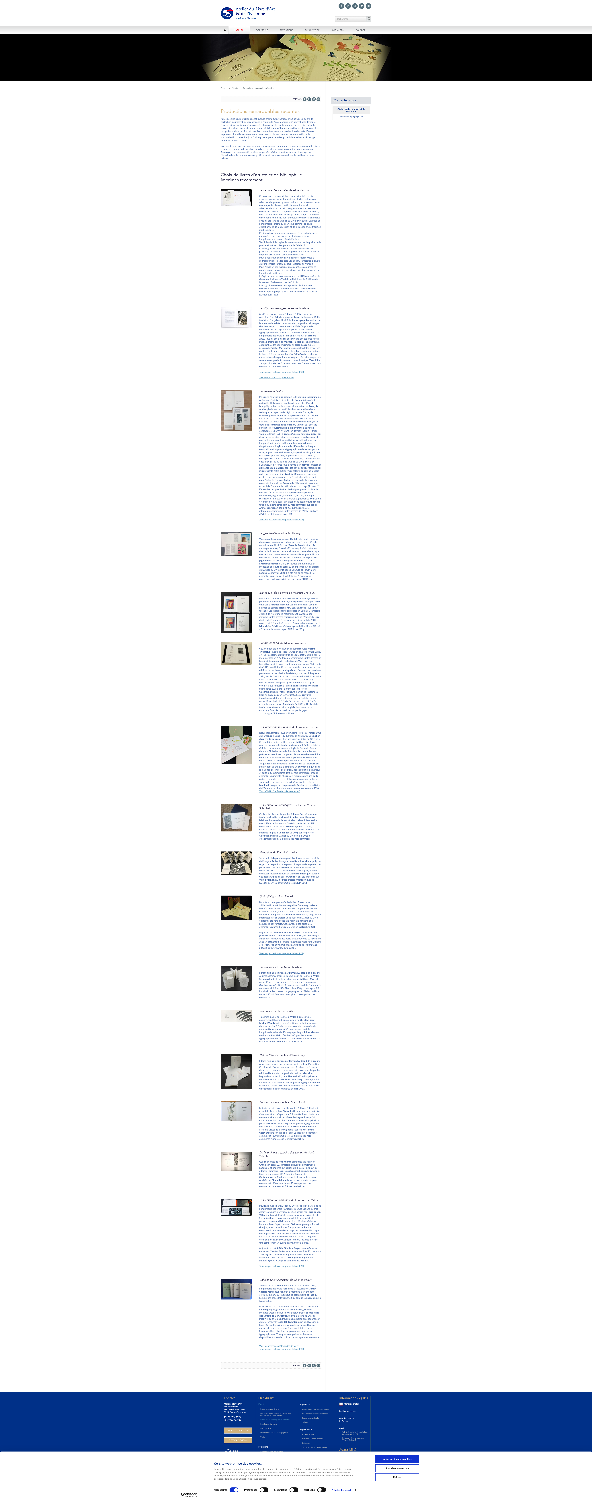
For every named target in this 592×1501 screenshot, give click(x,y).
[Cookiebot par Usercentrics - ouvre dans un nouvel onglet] (188, 1495)
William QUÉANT (349, 1440)
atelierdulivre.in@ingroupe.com (351, 117)
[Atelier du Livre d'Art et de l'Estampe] (251, 13)
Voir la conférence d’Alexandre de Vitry (278, 1346)
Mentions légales (351, 1404)
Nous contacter (238, 1430)
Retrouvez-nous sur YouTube (355, 6)
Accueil (224, 88)
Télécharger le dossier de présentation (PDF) (281, 372)
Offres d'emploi (238, 1440)
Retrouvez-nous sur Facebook (341, 6)
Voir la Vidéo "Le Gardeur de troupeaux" (279, 791)
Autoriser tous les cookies (397, 1459)
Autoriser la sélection (397, 1468)
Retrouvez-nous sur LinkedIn (348, 6)
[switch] (264, 1489)
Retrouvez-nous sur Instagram (368, 6)
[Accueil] (224, 30)
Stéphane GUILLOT (350, 1434)
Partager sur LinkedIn (309, 99)
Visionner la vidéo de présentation (276, 378)
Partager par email (318, 99)
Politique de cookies (347, 1411)
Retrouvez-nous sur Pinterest (361, 6)
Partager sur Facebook (304, 99)
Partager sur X (314, 99)
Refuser (397, 1477)
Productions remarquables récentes (258, 88)
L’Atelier (235, 88)
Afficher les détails (342, 1490)
